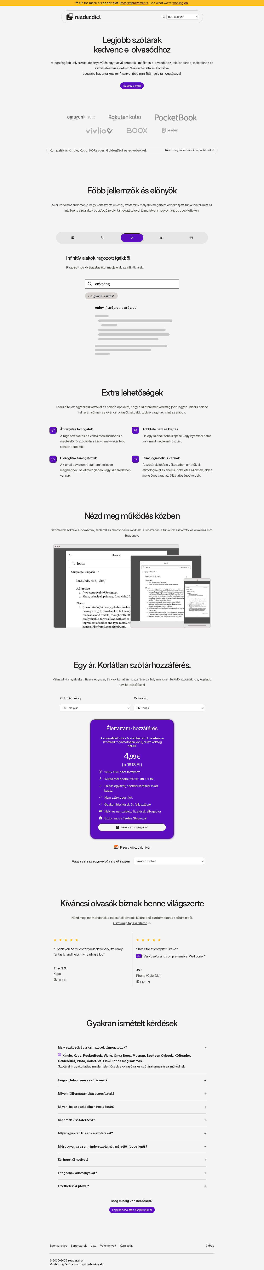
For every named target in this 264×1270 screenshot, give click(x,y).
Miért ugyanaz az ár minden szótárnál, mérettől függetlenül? (102, 1146)
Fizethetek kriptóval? (73, 1186)
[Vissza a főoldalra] (84, 16)
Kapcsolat (126, 1245)
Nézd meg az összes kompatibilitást (188, 150)
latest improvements (134, 3)
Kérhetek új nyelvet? (73, 1160)
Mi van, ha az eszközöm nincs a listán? (86, 1107)
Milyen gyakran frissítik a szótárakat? (85, 1133)
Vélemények (108, 1245)
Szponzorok (79, 1245)
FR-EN (145, 982)
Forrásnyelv (71, 698)
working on (180, 3)
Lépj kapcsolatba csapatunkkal (132, 1210)
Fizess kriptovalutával (135, 847)
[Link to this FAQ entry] (60, 1054)
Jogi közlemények (91, 1264)
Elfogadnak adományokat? (77, 1173)
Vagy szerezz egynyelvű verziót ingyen (101, 861)
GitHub (210, 1245)
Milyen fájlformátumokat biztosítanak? (86, 1093)
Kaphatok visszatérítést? (76, 1120)
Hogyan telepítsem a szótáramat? (82, 1080)
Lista (93, 1245)
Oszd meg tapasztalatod (130, 923)
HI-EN (62, 980)
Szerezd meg (132, 85)
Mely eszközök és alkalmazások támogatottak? (92, 1047)
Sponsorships (58, 1245)
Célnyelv (140, 698)
